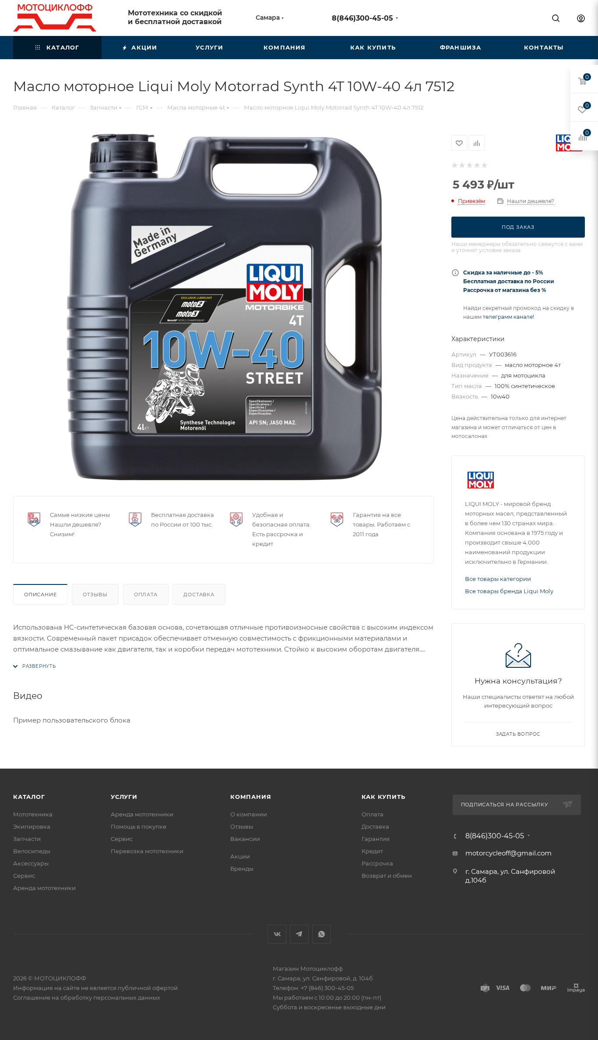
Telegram (299, 934)
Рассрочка (377, 863)
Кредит (372, 851)
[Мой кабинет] (581, 19)
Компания (250, 796)
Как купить (383, 796)
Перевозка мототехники (147, 851)
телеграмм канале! (508, 316)
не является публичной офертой (129, 987)
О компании (248, 814)
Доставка (198, 594)
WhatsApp (321, 934)
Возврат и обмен (387, 875)
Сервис (24, 875)
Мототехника (33, 814)
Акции (240, 856)
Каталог (29, 796)
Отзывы (95, 594)
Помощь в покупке (138, 826)
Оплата (146, 594)
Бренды (241, 868)
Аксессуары (31, 863)
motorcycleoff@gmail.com (508, 853)
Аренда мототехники (44, 887)
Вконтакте (276, 934)
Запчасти (27, 838)
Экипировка (31, 826)
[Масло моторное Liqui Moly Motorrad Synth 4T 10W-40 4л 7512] (224, 307)
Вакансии (245, 838)
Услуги (124, 796)
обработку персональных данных (110, 997)
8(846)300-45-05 (362, 18)
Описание (40, 594)
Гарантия (376, 838)
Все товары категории (498, 578)
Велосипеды (31, 851)
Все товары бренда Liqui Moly (509, 591)
